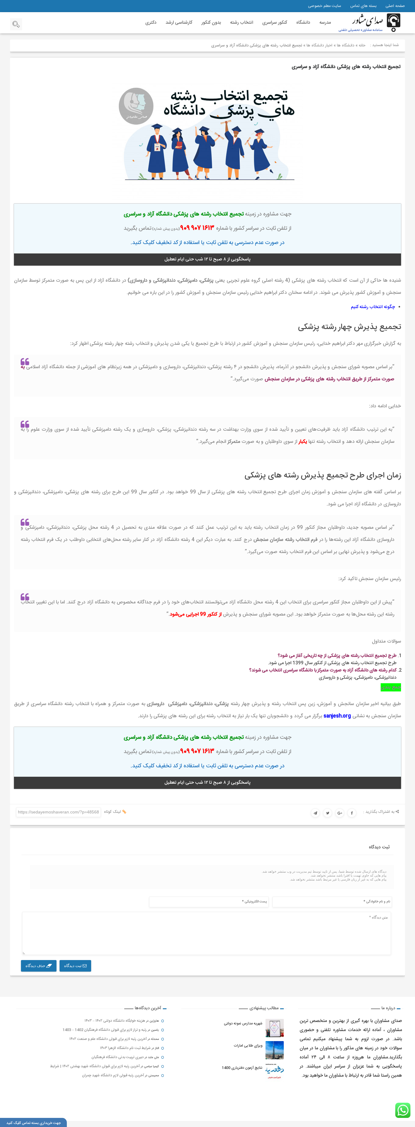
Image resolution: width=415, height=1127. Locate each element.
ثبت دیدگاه (73, 965)
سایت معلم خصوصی (324, 6)
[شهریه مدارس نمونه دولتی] (275, 1028)
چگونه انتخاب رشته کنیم (373, 307)
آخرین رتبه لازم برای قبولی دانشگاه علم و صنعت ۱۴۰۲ (108, 1039)
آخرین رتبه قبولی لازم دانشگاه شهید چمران (113, 1075)
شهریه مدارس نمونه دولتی (243, 1023)
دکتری (150, 22)
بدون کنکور (211, 22)
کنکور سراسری (274, 22)
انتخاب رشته (241, 22)
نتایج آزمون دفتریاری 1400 (242, 1068)
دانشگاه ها (345, 45)
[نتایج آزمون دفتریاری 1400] (275, 1072)
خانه (362, 45)
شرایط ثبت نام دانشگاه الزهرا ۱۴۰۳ (125, 1048)
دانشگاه (303, 22)
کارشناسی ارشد (179, 22)
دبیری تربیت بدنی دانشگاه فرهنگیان (117, 1057)
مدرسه (325, 22)
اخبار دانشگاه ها (319, 45)
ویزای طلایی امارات (248, 1046)
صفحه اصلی (395, 6)
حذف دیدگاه (36, 965)
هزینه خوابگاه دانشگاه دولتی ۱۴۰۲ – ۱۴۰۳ (114, 1021)
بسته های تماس (363, 6)
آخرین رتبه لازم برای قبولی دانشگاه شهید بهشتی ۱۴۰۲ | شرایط (95, 1066)
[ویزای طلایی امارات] (275, 1050)
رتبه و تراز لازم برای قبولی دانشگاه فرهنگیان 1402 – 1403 (105, 1030)
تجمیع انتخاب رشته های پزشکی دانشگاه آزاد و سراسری (346, 67)
